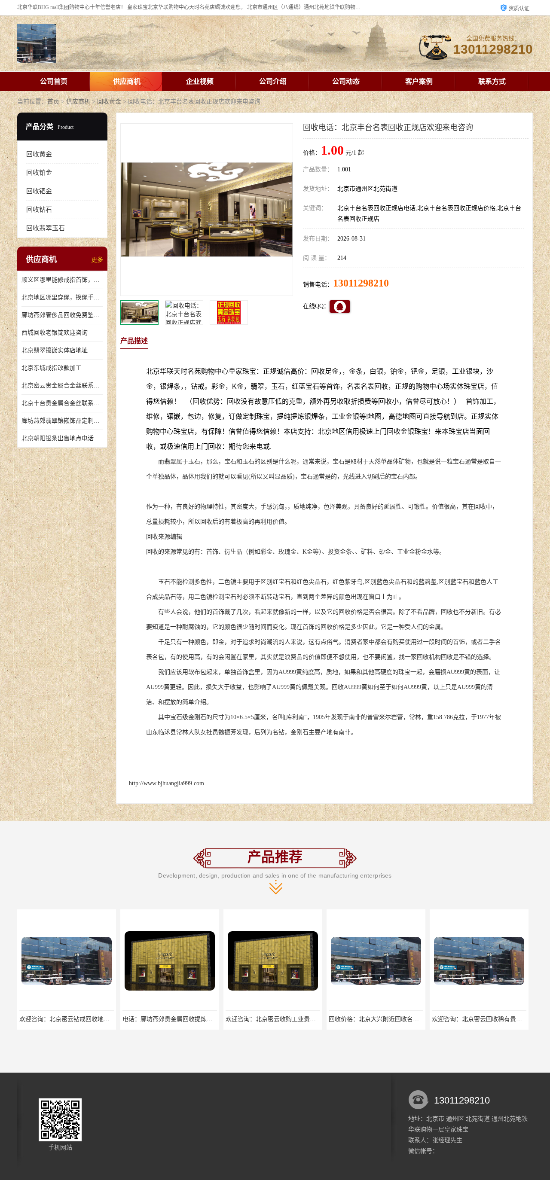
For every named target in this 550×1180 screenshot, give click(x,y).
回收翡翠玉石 (45, 228)
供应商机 (127, 81)
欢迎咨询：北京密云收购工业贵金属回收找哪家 (185, 1019)
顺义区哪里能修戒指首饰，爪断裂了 (62, 280)
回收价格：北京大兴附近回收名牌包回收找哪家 (289, 1019)
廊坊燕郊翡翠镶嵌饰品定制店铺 (62, 421)
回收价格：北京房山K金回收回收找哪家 (485, 1019)
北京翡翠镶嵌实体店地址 (54, 350)
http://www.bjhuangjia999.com (166, 783)
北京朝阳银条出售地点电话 (57, 438)
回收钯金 (39, 191)
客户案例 (419, 81)
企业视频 (200, 81)
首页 (53, 101)
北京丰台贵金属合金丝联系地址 (62, 403)
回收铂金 (39, 172)
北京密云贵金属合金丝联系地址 (62, 385)
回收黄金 (109, 101)
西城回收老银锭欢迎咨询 (54, 332)
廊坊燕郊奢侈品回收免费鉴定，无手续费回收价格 (62, 315)
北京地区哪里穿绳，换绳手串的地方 (62, 297)
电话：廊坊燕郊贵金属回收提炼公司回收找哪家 (82, 1019)
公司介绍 (273, 81)
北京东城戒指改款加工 (51, 368)
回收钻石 (39, 209)
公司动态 (346, 81)
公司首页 (53, 81)
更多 (97, 259)
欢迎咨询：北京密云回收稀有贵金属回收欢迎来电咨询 (401, 1019)
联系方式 (492, 81)
